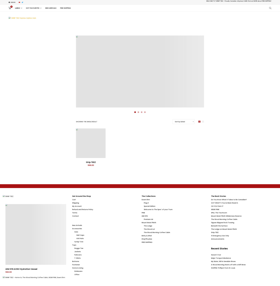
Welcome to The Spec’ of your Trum (158, 209)
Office (76, 274)
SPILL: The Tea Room (219, 213)
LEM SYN (145, 216)
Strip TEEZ (91, 162)
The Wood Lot (149, 229)
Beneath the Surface (219, 226)
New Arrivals (77, 225)
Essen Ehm (146, 200)
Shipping (75, 203)
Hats (76, 232)
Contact (75, 216)
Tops (74, 245)
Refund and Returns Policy (82, 209)
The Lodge (148, 226)
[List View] (203, 121)
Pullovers (78, 255)
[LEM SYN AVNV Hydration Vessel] (35, 234)
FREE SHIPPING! (266, 1)
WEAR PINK (215, 209)
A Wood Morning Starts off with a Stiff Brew (228, 265)
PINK (143, 213)
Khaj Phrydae (147, 239)
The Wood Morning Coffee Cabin (157, 232)
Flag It (146, 203)
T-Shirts (77, 258)
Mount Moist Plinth (149, 222)
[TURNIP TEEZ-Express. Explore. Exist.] (22, 18)
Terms (74, 213)
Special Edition (149, 206)
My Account (77, 206)
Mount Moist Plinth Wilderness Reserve (226, 216)
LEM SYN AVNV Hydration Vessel (21, 269)
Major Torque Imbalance (221, 258)
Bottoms (75, 261)
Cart (74, 200)
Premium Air (148, 219)
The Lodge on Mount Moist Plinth (224, 229)
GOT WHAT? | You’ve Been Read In (224, 203)
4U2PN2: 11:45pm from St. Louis (223, 268)
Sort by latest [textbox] (180, 122)
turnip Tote (78, 242)
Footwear (76, 265)
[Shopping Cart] (10, 8)
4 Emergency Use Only (220, 236)
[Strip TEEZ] (91, 143)
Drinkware (78, 271)
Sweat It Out (216, 255)
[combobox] (183, 121)
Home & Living (77, 268)
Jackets (77, 251)
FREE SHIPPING (147, 242)
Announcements (217, 239)
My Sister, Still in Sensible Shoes (223, 261)
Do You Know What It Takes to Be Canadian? (229, 200)
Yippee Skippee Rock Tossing (222, 222)
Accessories (77, 229)
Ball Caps (80, 235)
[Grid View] (199, 121)
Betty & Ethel (147, 236)
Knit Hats (80, 238)
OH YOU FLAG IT (217, 206)
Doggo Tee (78, 248)
